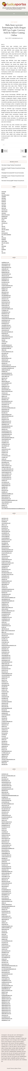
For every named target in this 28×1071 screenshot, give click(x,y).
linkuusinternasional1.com (7, 331)
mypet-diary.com (5, 642)
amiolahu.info (4, 695)
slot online (4, 206)
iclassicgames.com (6, 838)
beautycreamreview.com (7, 391)
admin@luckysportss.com (18, 38)
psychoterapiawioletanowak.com (9, 968)
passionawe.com (5, 964)
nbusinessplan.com (6, 531)
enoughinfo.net (5, 738)
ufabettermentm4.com (6, 998)
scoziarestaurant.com (6, 478)
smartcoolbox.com (6, 978)
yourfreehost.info (5, 316)
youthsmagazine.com (6, 856)
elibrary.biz (4, 349)
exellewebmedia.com (6, 807)
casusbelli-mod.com (6, 325)
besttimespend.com (6, 945)
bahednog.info (5, 790)
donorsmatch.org (5, 728)
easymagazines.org (6, 950)
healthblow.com (5, 604)
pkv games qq (4, 1053)
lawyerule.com (5, 671)
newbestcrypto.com (6, 835)
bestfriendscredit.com (6, 348)
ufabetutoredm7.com (6, 1011)
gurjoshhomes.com (6, 320)
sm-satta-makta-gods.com (7, 468)
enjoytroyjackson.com (6, 402)
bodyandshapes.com (6, 498)
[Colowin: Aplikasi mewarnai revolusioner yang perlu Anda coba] (4, 151)
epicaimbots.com (5, 404)
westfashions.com (6, 647)
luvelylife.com (5, 638)
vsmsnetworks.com (6, 523)
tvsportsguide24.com (6, 891)
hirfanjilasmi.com (5, 952)
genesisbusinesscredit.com (8, 633)
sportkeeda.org (5, 944)
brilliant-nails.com (5, 663)
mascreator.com (5, 440)
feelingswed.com (5, 411)
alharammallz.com (6, 381)
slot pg (14, 1041)
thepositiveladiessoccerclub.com (9, 366)
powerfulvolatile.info (6, 714)
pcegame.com (5, 452)
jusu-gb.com (4, 777)
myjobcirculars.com (6, 561)
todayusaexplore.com (6, 267)
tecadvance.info (5, 691)
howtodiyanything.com (6, 431)
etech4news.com (5, 406)
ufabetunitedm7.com (6, 1007)
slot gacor (18, 1038)
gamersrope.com (5, 805)
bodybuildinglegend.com (7, 661)
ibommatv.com (5, 526)
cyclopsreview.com (6, 394)
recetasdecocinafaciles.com (8, 368)
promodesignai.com (6, 483)
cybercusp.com (5, 503)
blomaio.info (4, 709)
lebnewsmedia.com (6, 328)
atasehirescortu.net (6, 881)
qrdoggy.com (4, 909)
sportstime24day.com (6, 868)
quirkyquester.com (6, 972)
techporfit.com (5, 528)
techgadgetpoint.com (6, 889)
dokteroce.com (5, 666)
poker (3, 247)
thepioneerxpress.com (6, 539)
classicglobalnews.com (7, 502)
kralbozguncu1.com (6, 435)
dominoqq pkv (5, 233)
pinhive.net (4, 739)
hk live (3, 219)
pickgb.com (4, 914)
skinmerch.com (5, 298)
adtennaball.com (5, 584)
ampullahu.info (5, 698)
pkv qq (3, 231)
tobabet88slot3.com (6, 988)
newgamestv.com (5, 874)
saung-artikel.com (6, 840)
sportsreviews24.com (6, 893)
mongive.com (5, 587)
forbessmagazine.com (6, 414)
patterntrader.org (5, 919)
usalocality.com (5, 269)
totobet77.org (4, 993)
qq (2, 224)
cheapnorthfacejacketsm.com (8, 318)
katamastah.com (5, 929)
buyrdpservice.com (6, 826)
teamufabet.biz (5, 543)
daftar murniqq (12, 1048)
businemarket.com (6, 851)
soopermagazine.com (6, 472)
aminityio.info (4, 693)
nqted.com (4, 447)
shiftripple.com (5, 975)
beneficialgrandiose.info (7, 708)
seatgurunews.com (6, 338)
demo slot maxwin (6, 214)
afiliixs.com (4, 379)
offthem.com (4, 524)
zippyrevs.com (5, 557)
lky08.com (4, 627)
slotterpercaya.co (5, 977)
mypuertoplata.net (6, 538)
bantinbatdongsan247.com (7, 788)
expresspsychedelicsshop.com (8, 407)
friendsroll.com (5, 333)
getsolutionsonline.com (7, 590)
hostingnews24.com (6, 427)
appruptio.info (4, 764)
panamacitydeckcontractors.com (9, 645)
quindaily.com (5, 487)
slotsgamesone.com (6, 569)
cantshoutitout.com (6, 534)
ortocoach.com (5, 962)
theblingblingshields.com (7, 871)
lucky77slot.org (5, 896)
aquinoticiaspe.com (6, 846)
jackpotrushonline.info (6, 800)
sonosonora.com (5, 330)
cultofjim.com (4, 290)
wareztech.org (5, 813)
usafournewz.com (6, 270)
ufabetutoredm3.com (6, 1010)
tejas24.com (4, 680)
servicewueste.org (6, 556)
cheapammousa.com (6, 364)
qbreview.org (4, 554)
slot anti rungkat (19, 1041)
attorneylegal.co (5, 886)
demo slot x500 (17, 1044)
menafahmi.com (5, 442)
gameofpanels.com (6, 599)
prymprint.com (5, 942)
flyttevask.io (4, 747)
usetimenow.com (5, 602)
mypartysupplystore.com (7, 285)
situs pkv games (5, 229)
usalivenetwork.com (6, 798)
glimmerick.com (5, 292)
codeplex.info (4, 341)
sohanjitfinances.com (6, 980)
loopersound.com (5, 305)
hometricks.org (5, 954)
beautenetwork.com (6, 495)
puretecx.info (4, 690)
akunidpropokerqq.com (7, 345)
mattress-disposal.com (7, 904)
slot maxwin (11, 1043)
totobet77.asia (5, 992)
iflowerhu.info (4, 757)
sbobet (22, 1038)
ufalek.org (4, 902)
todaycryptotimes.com (6, 465)
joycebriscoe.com (5, 282)
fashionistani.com (5, 409)
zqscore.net (4, 931)
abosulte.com (5, 488)
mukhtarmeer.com (6, 444)
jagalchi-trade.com (6, 303)
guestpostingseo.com (6, 782)
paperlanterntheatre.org (7, 373)
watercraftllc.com (5, 376)
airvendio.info (4, 686)
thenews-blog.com (6, 463)
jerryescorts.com (5, 884)
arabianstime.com (6, 386)
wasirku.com (4, 678)
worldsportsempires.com (7, 926)
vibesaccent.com (5, 275)
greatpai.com (4, 371)
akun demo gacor (5, 194)
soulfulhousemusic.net (6, 982)
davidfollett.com (5, 293)
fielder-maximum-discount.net (8, 630)
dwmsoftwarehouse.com (7, 401)
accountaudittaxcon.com (7, 940)
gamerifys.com (5, 519)
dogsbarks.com (5, 399)
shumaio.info (4, 718)
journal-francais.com (6, 668)
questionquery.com (6, 660)
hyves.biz (4, 736)
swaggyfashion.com (6, 657)
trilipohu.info (4, 762)
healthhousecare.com (6, 421)
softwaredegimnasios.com (7, 470)
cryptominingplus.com (6, 845)
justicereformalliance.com (7, 308)
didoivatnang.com (5, 397)
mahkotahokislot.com (6, 899)
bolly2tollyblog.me (5, 744)
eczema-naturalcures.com (7, 351)
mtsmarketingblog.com (7, 675)
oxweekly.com (5, 643)
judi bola (17, 1058)
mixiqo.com (4, 959)
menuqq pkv (4, 1034)
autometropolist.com (6, 389)
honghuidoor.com (5, 576)
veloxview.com (5, 1015)
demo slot (4, 203)
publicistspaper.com (6, 485)
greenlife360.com (5, 533)
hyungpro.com (5, 864)
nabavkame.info (5, 754)
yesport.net (4, 828)
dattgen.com (4, 396)
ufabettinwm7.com (6, 1002)
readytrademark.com (6, 475)
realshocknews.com (6, 912)
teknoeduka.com (5, 462)
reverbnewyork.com (6, 297)
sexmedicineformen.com (7, 973)
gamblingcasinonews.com (7, 549)
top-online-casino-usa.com (7, 574)
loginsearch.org (5, 724)
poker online (4, 241)
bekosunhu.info (5, 706)
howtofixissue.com (6, 541)
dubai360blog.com (6, 894)
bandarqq (4, 201)
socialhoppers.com (6, 619)
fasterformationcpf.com (7, 821)
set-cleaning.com (5, 482)
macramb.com (5, 640)
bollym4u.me (4, 742)
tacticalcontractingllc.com (7, 985)
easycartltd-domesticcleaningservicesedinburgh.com (13, 508)
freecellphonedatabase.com (8, 803)
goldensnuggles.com (6, 823)
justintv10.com (5, 670)
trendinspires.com (6, 652)
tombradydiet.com (6, 321)
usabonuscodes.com (6, 467)
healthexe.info (5, 688)
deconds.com (5, 506)
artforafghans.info (5, 685)
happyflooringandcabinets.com (8, 906)
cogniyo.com (4, 949)
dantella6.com (5, 567)
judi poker (4, 198)
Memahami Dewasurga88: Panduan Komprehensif (13, 180)
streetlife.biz (4, 734)
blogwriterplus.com (6, 780)
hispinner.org (4, 592)
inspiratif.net (4, 521)
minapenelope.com (6, 307)
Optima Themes (18, 1068)
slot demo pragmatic (19, 1043)
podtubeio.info (5, 713)
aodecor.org (4, 726)
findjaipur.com (5, 288)
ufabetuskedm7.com (6, 1008)
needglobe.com (5, 960)
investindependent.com (7, 434)
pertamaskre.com (5, 793)
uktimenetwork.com (6, 264)
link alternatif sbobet (5, 1058)
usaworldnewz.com (6, 265)
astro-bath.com (5, 353)
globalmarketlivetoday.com (7, 416)
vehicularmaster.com (6, 274)
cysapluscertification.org (7, 721)
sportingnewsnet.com (6, 866)
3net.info (3, 340)
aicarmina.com (5, 283)
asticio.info (4, 934)
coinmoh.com (5, 392)
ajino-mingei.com (5, 315)
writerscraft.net (5, 609)
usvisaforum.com (5, 300)
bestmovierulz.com (6, 302)
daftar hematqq (19, 1048)
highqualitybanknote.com (7, 426)
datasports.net (5, 879)
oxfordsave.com (5, 836)
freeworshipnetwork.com (7, 374)
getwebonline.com (6, 624)
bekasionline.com (5, 529)
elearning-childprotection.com (8, 610)
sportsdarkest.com (6, 859)
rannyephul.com (5, 653)
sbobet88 (4, 196)
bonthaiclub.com (5, 323)
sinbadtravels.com (6, 810)
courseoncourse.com (6, 787)
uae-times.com (5, 518)
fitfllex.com (4, 632)
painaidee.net (4, 858)
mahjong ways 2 (5, 1046)
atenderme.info (5, 703)
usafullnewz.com (5, 262)
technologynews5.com (7, 460)
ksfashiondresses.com (7, 917)
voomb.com (4, 888)
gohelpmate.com (5, 605)
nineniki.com (4, 579)
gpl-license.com (5, 417)
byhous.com (4, 749)
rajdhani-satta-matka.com (7, 607)
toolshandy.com (5, 648)
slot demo (4, 204)
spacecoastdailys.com (7, 473)
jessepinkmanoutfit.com (7, 817)
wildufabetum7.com (6, 1020)
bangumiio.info (5, 704)
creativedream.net (6, 620)
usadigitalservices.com (7, 617)
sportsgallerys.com (6, 876)
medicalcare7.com (6, 582)
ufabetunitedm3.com (6, 1005)
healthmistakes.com (6, 916)
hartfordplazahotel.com (7, 751)
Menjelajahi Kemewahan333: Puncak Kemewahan (13, 172)
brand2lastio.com (5, 615)
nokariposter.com (5, 595)
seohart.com (4, 480)
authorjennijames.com (6, 358)
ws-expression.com (6, 455)
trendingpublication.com (7, 995)
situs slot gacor (11, 1038)
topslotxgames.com (6, 564)
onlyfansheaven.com (6, 625)
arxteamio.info (5, 937)
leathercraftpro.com (6, 955)
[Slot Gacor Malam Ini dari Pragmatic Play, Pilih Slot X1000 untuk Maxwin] (14, 4)
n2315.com (4, 622)
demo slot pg (4, 211)
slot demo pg (4, 209)
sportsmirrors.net (5, 878)
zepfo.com (4, 459)
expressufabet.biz (5, 536)
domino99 (4, 191)
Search (24, 156)
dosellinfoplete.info (6, 711)
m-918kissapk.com (6, 752)
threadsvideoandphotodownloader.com (10, 795)
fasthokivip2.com (5, 841)
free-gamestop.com (6, 808)
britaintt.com (4, 505)
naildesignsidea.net (6, 369)
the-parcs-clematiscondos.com (8, 775)
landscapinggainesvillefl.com (8, 437)
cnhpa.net (4, 921)
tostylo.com (4, 830)
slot (3, 144)
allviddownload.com (6, 546)
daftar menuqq (4, 1048)
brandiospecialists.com (7, 581)
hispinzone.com (5, 571)
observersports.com (6, 843)
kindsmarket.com (5, 637)
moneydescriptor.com (6, 854)
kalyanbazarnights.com (7, 572)
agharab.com (4, 363)
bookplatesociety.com (6, 326)
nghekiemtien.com (6, 676)
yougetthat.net (5, 831)
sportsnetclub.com (6, 833)
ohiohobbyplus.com (6, 312)
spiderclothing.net (5, 335)
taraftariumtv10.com (6, 658)
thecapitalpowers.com (6, 987)
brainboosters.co (5, 278)
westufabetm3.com (6, 1016)
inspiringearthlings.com (7, 432)
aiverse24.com (5, 490)
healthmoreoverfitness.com (8, 562)
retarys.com (4, 820)
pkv (2, 236)
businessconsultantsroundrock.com (9, 500)
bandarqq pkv (5, 216)
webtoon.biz (4, 861)
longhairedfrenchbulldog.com (8, 848)
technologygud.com (6, 911)
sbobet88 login (23, 1056)
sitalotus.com (4, 922)
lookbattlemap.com (6, 825)
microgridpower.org (6, 957)
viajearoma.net (5, 359)
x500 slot (11, 1044)
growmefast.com (5, 897)
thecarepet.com (5, 779)
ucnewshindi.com (5, 802)
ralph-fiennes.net (5, 628)
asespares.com (5, 384)
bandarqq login (6, 1049)
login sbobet (4, 218)
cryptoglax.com (5, 310)
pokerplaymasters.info (6, 785)
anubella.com (4, 492)
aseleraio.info (4, 932)
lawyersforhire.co (5, 850)
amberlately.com (5, 280)
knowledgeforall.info (6, 614)
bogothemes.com (5, 313)
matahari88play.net (6, 853)
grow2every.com (5, 419)
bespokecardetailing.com (7, 346)
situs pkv (4, 228)
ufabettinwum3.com (6, 1003)
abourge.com (4, 378)
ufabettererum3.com (6, 997)
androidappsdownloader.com (8, 600)
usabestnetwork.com (6, 815)
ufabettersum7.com (6, 1000)
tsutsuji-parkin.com (6, 361)
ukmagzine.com (5, 812)
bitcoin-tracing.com (6, 497)
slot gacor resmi (8, 1039)
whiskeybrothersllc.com (7, 1018)
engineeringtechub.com (7, 883)
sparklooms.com (5, 983)
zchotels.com (5, 457)
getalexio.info (4, 939)
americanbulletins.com (7, 383)
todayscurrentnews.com (7, 990)
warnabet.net (4, 741)
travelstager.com (5, 650)
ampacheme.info (5, 696)
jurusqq (3, 193)
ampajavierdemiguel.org (7, 277)
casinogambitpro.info (6, 783)
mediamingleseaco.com (7, 673)
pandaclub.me (5, 746)
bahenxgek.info (5, 792)
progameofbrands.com (7, 552)
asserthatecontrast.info (7, 701)
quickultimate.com (6, 970)
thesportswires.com (6, 863)
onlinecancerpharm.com (7, 901)
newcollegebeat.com (6, 295)
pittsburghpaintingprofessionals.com (9, 965)
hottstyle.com (5, 429)
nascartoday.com (5, 445)
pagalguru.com (5, 450)
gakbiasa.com (5, 756)
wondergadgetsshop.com (7, 336)
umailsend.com (5, 818)
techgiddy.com (5, 797)
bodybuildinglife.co (6, 907)
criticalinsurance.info (6, 594)
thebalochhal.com (5, 272)
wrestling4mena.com (6, 612)
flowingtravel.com (5, 577)
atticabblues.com (5, 388)
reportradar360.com (6, 655)
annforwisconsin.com (6, 287)
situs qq (3, 226)
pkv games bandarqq (6, 234)
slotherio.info (4, 719)
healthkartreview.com (6, 422)
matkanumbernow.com (7, 559)
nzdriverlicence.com (6, 449)
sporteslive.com (5, 869)
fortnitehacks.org (5, 723)
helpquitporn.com (5, 424)
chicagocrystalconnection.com (8, 759)
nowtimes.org (5, 729)
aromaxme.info (5, 699)
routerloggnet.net (5, 566)
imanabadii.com (5, 761)
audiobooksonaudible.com (7, 493)
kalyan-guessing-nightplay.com (8, 597)
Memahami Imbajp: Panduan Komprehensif (11, 165)
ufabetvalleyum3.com (6, 1013)
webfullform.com (5, 544)
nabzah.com (4, 585)
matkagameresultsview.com (8, 589)
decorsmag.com (5, 547)
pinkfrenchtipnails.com (6, 873)
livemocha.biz (5, 733)
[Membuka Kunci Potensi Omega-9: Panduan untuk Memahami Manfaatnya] (24, 151)
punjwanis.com (5, 774)
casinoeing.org (5, 731)
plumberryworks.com (6, 967)
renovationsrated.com (6, 477)
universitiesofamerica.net (7, 551)
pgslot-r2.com (5, 454)
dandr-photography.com (7, 665)
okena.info (4, 343)
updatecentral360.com (6, 927)
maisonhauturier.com (6, 439)
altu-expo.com (5, 356)
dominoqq (4, 237)
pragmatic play (4, 1043)
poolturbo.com (5, 681)
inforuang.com (5, 635)
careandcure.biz (5, 947)
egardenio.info (5, 935)
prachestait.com (5, 683)
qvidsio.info (4, 716)
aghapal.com (4, 354)
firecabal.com (5, 412)
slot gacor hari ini (17, 1039)
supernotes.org (5, 924)
